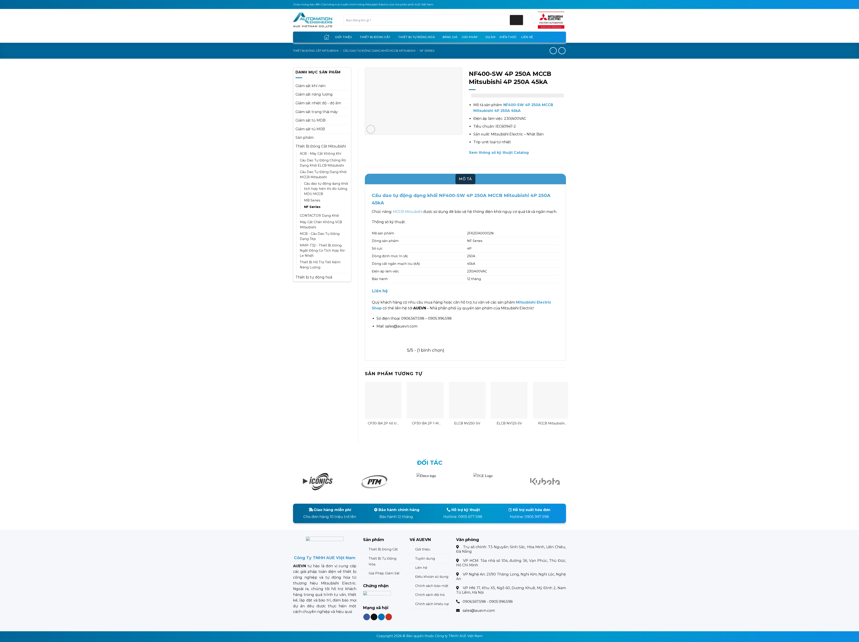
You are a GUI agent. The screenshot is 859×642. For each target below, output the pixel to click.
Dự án (490, 37)
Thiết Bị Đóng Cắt (375, 37)
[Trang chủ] (326, 37)
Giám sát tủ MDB (310, 120)
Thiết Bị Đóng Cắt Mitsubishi (315, 50)
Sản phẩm (305, 137)
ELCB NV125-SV (509, 423)
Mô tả (465, 179)
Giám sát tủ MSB (310, 129)
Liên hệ (527, 37)
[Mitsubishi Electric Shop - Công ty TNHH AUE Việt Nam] (315, 20)
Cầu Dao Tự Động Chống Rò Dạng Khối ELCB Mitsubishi (323, 162)
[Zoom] (370, 129)
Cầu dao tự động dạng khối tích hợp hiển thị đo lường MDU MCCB (326, 189)
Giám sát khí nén (310, 86)
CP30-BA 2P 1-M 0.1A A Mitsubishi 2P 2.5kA (425, 423)
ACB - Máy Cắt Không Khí (320, 154)
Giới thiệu (343, 37)
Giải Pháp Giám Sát (384, 573)
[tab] (465, 179)
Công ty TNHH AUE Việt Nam (459, 636)
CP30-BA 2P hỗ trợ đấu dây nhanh (383, 423)
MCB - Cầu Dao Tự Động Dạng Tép (320, 236)
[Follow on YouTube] (388, 616)
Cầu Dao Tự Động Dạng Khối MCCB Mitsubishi (379, 50)
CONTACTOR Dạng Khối (319, 216)
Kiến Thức (508, 37)
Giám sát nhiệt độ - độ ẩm (318, 103)
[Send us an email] (374, 616)
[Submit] (516, 20)
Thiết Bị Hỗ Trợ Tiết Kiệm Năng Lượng (320, 264)
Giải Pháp (470, 37)
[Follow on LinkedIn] (381, 616)
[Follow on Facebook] (366, 616)
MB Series (312, 200)
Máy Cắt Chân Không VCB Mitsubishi (321, 224)
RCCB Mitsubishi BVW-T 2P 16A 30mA (551, 423)
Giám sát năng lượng (314, 94)
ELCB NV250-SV (467, 423)
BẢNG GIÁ (449, 37)
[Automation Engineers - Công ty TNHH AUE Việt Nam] (551, 20)
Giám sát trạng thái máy (317, 112)
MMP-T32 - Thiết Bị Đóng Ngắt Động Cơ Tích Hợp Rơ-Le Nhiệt (323, 250)
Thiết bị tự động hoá (416, 37)
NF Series (427, 50)
